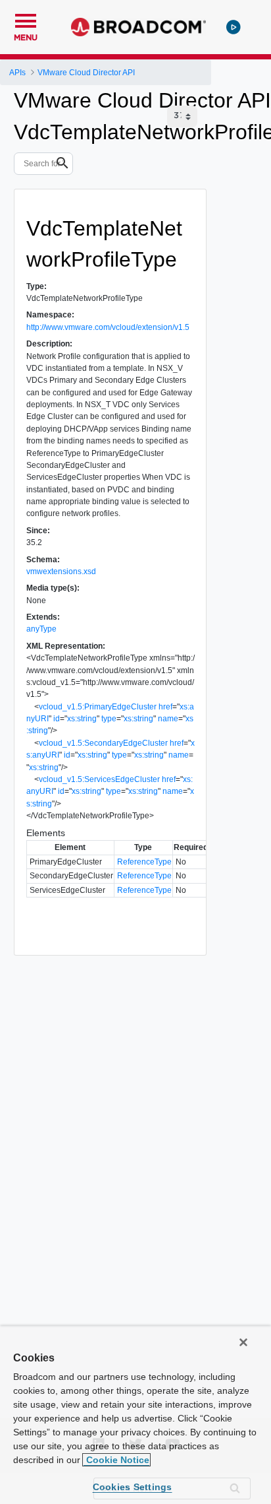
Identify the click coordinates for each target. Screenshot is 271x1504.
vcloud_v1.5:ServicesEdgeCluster (99, 779)
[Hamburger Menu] (25, 19)
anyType (41, 629)
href (165, 706)
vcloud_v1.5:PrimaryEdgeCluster (98, 706)
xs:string (82, 718)
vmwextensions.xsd (61, 571)
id (56, 718)
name (168, 718)
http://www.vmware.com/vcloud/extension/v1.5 (107, 327)
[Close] (243, 1342)
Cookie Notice (116, 1460)
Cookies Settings (132, 1487)
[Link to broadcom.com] (138, 27)
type (108, 718)
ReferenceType (144, 861)
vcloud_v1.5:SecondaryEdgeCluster (103, 743)
